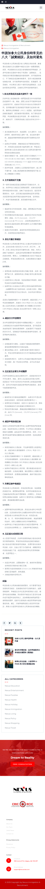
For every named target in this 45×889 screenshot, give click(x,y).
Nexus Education (12, 686)
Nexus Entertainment (14, 690)
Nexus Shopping (12, 723)
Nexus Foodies (11, 695)
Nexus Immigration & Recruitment (16, 45)
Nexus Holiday (11, 704)
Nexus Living (10, 714)
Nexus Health (11, 700)
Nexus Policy (10, 718)
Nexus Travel (10, 728)
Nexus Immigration (11, 48)
